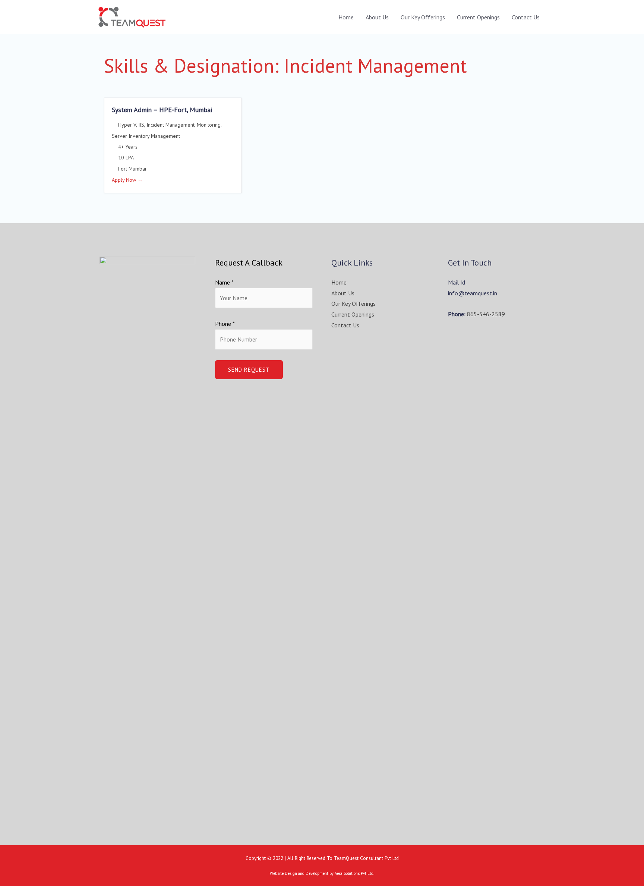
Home (346, 17)
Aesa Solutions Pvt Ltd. (354, 873)
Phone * (225, 323)
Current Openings (478, 17)
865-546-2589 (486, 314)
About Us (377, 17)
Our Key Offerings (423, 17)
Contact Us (526, 17)
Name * (224, 282)
